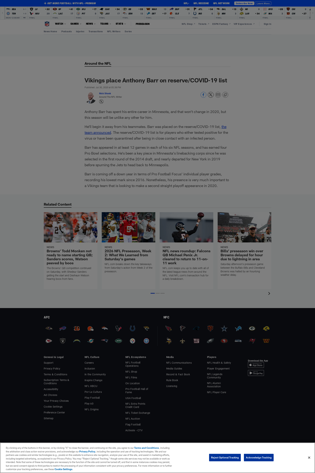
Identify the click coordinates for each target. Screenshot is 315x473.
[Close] (309, 457)
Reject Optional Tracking (225, 457)
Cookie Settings (63, 469)
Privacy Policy (87, 451)
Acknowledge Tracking (259, 457)
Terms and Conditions (146, 447)
